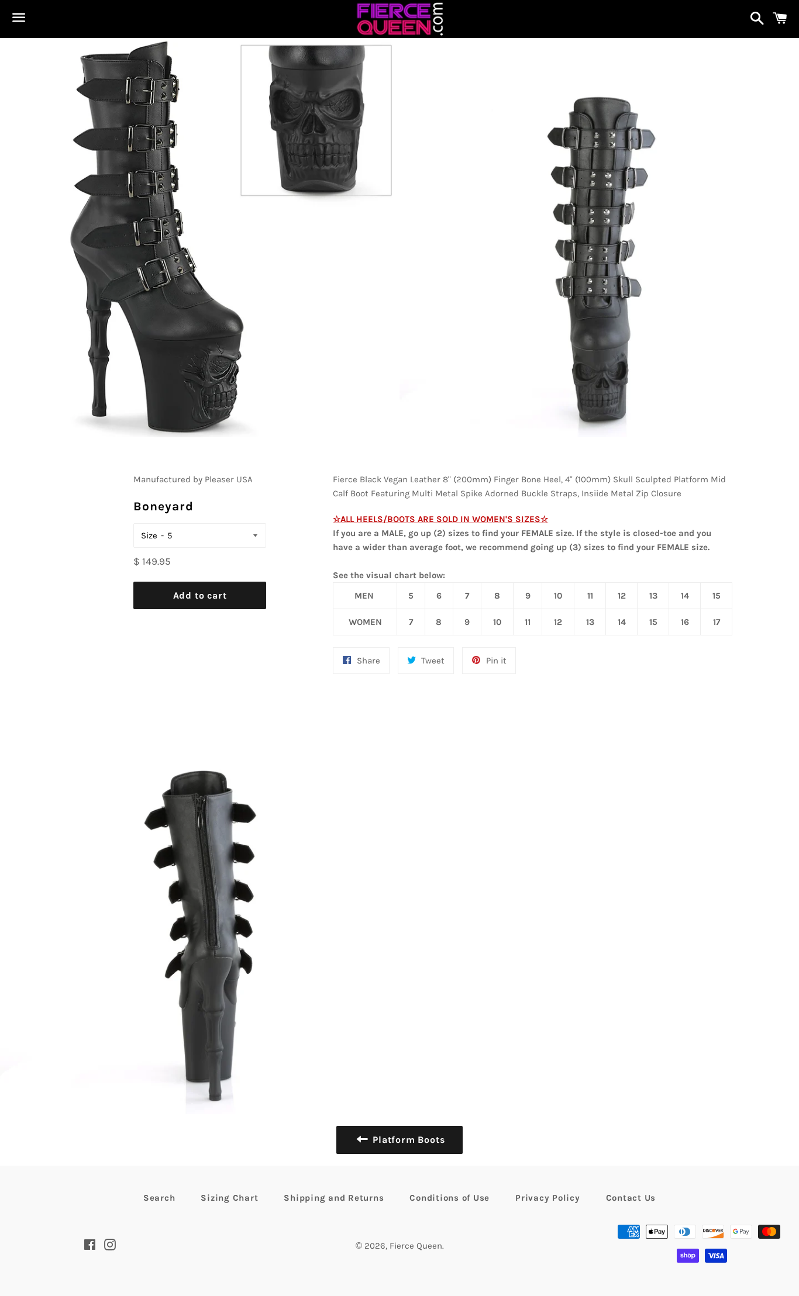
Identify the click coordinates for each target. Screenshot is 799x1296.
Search (159, 1198)
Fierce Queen (416, 1245)
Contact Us (631, 1198)
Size (149, 535)
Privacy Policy (547, 1198)
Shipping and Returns (334, 1198)
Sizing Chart (229, 1198)
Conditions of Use (449, 1198)
